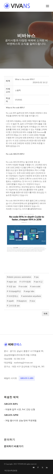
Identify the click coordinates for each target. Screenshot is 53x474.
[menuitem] (47, 5)
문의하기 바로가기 (13, 446)
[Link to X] (42, 467)
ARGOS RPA (11, 404)
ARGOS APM (11, 415)
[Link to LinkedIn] (47, 467)
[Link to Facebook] (38, 467)
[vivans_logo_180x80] (22, 6)
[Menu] (47, 5)
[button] (18, 100)
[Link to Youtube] (33, 467)
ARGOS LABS (26, 378)
